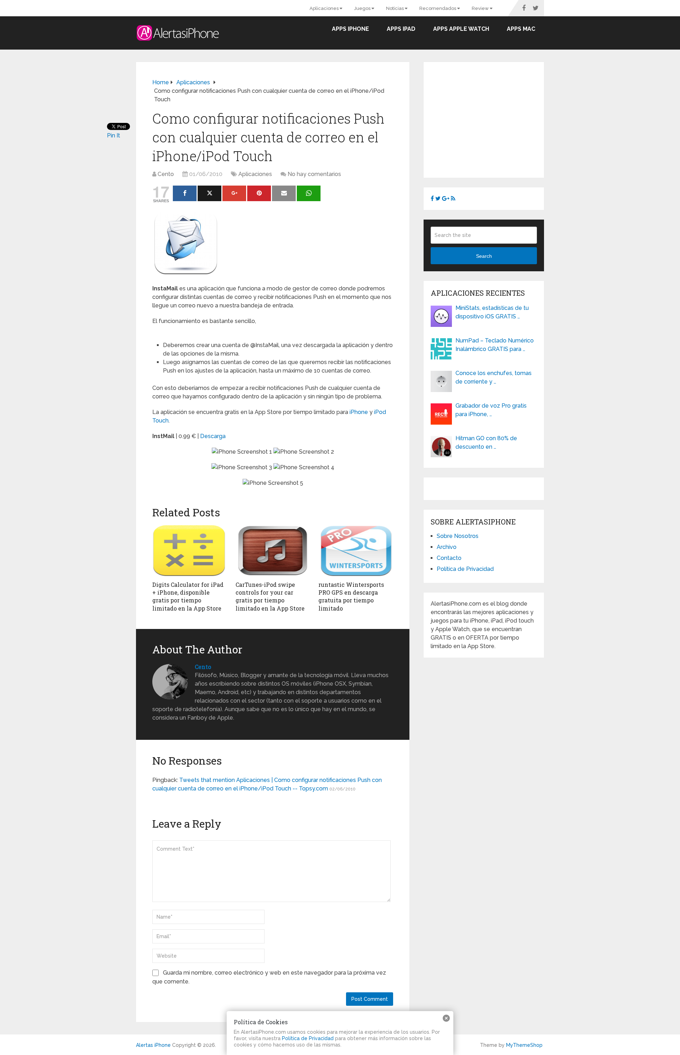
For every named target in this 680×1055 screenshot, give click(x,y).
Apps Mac (521, 28)
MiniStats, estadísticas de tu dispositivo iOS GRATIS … (492, 312)
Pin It (113, 135)
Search (484, 256)
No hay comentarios (314, 174)
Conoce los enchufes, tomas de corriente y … (493, 377)
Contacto (449, 558)
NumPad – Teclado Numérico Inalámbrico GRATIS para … (494, 344)
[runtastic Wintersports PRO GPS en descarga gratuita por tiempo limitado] (355, 550)
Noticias (395, 8)
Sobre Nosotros (457, 536)
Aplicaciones (325, 8)
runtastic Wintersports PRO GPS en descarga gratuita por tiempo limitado (351, 596)
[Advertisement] (490, 118)
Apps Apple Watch (461, 28)
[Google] (234, 193)
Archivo (447, 547)
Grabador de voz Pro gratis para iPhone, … (491, 410)
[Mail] (284, 193)
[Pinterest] (259, 193)
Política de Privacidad (465, 569)
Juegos (363, 8)
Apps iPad (401, 28)
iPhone (359, 412)
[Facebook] (185, 193)
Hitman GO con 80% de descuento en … (486, 442)
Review (481, 8)
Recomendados (438, 8)
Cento (166, 174)
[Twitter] (209, 193)
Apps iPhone (350, 28)
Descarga (213, 436)
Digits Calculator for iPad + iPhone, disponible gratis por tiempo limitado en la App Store (187, 596)
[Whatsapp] (309, 193)
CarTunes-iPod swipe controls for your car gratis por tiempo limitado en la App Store (270, 596)
